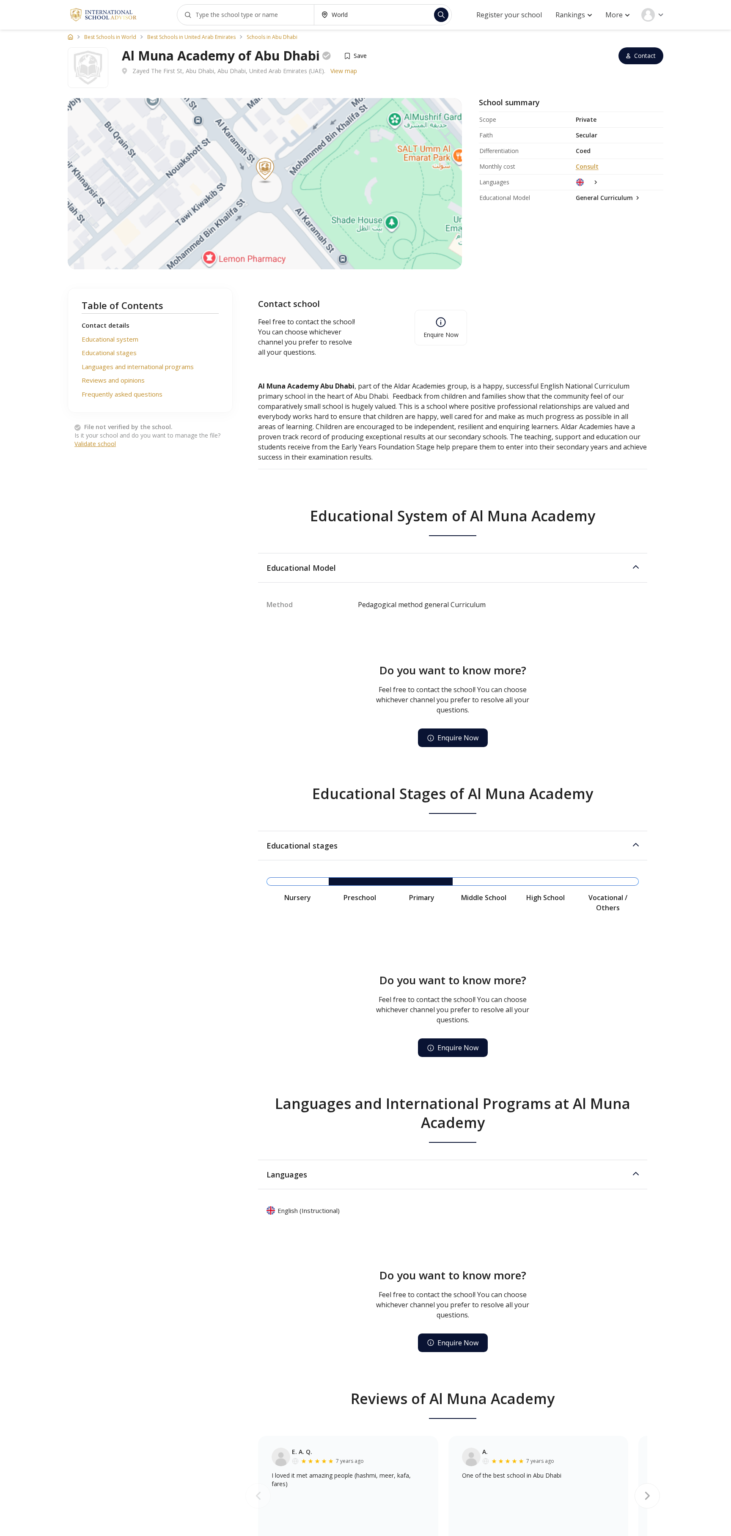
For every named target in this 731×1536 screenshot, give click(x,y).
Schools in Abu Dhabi (272, 37)
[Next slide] (647, 1496)
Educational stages (109, 352)
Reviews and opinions (113, 380)
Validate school (95, 444)
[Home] (70, 37)
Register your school (509, 14)
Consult (587, 166)
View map (343, 71)
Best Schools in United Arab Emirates (191, 37)
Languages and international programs (138, 366)
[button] (452, 567)
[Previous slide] (258, 1496)
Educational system (110, 339)
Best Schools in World (110, 37)
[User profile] (652, 15)
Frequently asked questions (122, 394)
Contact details (105, 325)
